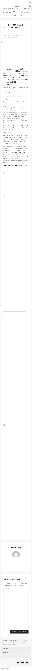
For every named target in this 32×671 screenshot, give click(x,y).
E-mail (5, 617)
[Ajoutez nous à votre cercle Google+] (23, 662)
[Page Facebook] (18, 662)
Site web (5, 624)
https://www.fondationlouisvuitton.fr (15, 165)
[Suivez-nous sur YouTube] (28, 662)
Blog (4, 656)
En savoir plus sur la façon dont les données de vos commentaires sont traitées (15, 642)
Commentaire (7, 588)
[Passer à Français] (30, 7)
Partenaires (5, 652)
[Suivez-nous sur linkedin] (26, 662)
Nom (5, 610)
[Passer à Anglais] (30, 3)
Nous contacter (6, 648)
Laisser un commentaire (10, 37)
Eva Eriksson (16, 2)
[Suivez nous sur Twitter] (21, 662)
